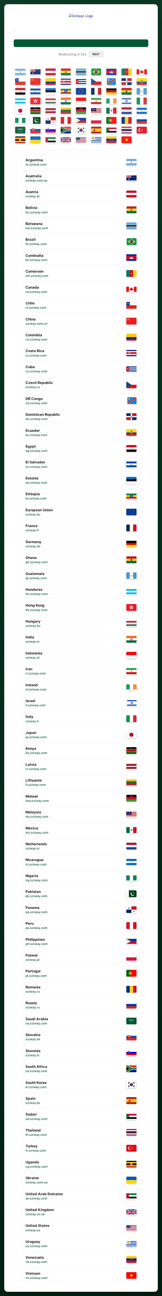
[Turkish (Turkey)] (142, 130)
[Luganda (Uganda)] (20, 139)
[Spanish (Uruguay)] (96, 139)
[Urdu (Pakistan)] (35, 120)
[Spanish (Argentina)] (20, 72)
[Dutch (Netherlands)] (127, 110)
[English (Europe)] (81, 91)
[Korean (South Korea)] (81, 130)
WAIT (96, 54)
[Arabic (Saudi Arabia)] (20, 130)
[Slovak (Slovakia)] (35, 130)
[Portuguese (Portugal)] (111, 120)
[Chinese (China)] (35, 81)
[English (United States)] (81, 139)
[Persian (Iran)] (96, 101)
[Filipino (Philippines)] (81, 120)
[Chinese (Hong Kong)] (35, 101)
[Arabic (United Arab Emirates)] (51, 139)
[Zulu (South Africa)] (66, 130)
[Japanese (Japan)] (20, 110)
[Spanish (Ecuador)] (142, 81)
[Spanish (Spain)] (96, 130)
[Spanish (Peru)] (66, 120)
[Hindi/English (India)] (66, 101)
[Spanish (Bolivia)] (66, 72)
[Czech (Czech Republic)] (96, 81)
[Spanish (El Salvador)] (35, 91)
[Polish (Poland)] (96, 120)
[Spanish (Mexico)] (111, 110)
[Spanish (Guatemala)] (142, 91)
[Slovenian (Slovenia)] (51, 130)
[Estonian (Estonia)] (51, 91)
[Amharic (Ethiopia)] (66, 91)
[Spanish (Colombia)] (51, 81)
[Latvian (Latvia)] (51, 110)
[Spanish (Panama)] (51, 120)
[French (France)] (96, 91)
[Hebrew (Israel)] (126, 101)
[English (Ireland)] (111, 101)
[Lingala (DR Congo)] (111, 81)
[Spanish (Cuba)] (81, 81)
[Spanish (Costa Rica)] (66, 81)
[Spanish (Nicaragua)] (142, 110)
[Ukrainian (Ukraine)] (35, 139)
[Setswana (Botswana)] (81, 72)
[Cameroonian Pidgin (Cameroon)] (127, 72)
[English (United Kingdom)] (66, 139)
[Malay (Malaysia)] (96, 110)
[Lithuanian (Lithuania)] (66, 110)
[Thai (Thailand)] (127, 130)
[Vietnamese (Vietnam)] (127, 139)
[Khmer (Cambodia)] (111, 72)
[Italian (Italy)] (142, 101)
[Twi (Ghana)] (127, 91)
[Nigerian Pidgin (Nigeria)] (20, 120)
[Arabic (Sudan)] (111, 130)
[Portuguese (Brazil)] (96, 72)
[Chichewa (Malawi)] (81, 110)
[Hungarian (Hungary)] (51, 101)
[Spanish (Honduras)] (20, 101)
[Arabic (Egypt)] (20, 91)
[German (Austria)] (51, 72)
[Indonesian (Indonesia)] (81, 101)
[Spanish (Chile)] (20, 81)
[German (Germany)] (111, 91)
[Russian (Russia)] (142, 120)
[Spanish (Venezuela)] (111, 139)
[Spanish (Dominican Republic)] (127, 81)
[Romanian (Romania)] (127, 120)
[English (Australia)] (35, 72)
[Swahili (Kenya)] (35, 110)
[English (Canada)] (142, 72)
